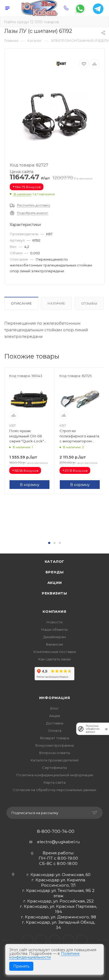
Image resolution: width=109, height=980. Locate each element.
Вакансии (54, 644)
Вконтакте (27, 940)
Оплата (54, 730)
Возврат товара (54, 738)
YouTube (54, 940)
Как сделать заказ (54, 659)
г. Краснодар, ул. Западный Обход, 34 (58, 925)
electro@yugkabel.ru (58, 841)
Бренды (55, 572)
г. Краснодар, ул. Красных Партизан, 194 (58, 909)
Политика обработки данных (92, 728)
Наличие (56, 303)
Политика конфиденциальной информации (54, 775)
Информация (54, 698)
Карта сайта (55, 782)
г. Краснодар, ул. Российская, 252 (58, 901)
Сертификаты (54, 767)
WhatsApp (68, 940)
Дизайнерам (54, 637)
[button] (49, 543)
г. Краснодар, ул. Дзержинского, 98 (58, 916)
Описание (21, 303)
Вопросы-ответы (54, 753)
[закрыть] (106, 728)
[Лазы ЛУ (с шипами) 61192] (54, 116)
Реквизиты (54, 593)
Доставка (54, 723)
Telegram (41, 940)
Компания (54, 611)
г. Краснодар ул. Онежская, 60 (58, 874)
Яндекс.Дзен (81, 940)
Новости (54, 622)
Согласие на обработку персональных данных (54, 790)
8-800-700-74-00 (55, 831)
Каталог (55, 561)
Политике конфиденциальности (44, 955)
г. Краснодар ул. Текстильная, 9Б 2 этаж (58, 893)
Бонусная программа (54, 745)
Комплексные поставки (54, 652)
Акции (54, 582)
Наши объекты (54, 629)
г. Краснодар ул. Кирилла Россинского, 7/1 (58, 882)
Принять (21, 966)
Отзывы (89, 303)
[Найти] (101, 22)
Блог (54, 708)
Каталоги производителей (55, 760)
